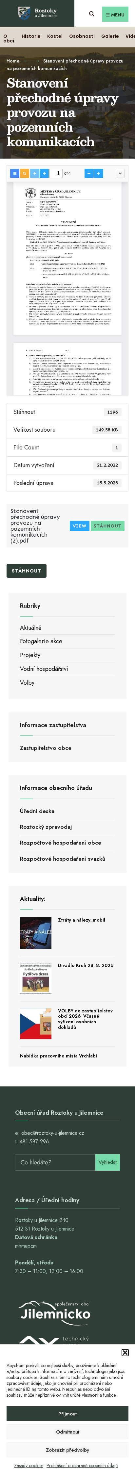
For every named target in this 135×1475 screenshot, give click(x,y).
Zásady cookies (28, 1465)
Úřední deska (37, 811)
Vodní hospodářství (44, 669)
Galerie (110, 36)
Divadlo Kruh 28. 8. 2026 (86, 965)
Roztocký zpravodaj (46, 827)
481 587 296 (34, 1141)
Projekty (30, 655)
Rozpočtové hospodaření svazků (63, 859)
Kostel (55, 36)
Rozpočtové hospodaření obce (60, 843)
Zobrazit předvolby (67, 1450)
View (80, 526)
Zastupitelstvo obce (45, 748)
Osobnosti (82, 36)
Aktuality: (33, 899)
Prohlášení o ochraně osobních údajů (82, 1465)
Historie (31, 36)
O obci (8, 38)
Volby (27, 682)
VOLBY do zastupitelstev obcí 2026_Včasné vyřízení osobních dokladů (85, 1018)
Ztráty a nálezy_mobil (81, 920)
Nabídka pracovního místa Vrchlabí (58, 1056)
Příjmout (67, 1413)
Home (13, 61)
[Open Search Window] (91, 13)
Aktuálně (30, 627)
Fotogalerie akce (41, 641)
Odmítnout (67, 1432)
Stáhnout (108, 526)
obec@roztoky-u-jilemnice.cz (52, 1133)
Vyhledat (108, 1162)
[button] (125, 1352)
